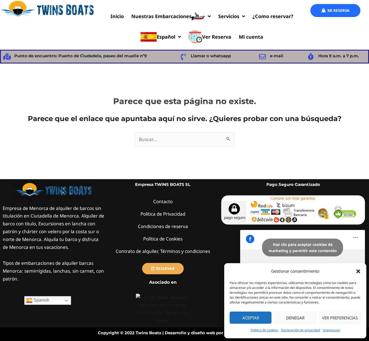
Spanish (40, 300)
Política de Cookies (163, 239)
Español (166, 37)
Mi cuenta (251, 37)
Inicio (117, 16)
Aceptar (250, 317)
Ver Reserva (216, 37)
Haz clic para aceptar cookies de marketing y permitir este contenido (303, 247)
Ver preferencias (340, 317)
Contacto (163, 201)
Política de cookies (264, 330)
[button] (358, 271)
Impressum (331, 330)
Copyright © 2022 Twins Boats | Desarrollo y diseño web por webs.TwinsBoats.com (184, 332)
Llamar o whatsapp (211, 55)
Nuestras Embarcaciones (161, 16)
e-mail (276, 55)
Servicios (228, 16)
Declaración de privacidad (300, 330)
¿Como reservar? (273, 16)
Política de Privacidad (162, 214)
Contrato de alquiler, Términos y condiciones (163, 251)
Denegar (295, 317)
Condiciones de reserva (163, 226)
